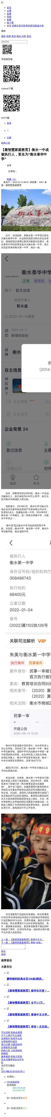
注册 (9, 137)
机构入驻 (5, 143)
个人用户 (7, 1035)
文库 (18, 25)
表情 (3, 954)
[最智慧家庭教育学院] (2, 2)
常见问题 (12, 1047)
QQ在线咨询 (13, 1082)
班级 (9, 16)
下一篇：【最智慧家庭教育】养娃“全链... (21, 942)
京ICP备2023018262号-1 (13, 1071)
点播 (9, 10)
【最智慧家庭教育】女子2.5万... (26, 1002)
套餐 (9, 19)
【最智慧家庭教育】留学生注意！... (28, 990)
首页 (9, 7)
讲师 (14, 25)
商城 (37, 25)
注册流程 (15, 1044)
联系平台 (15, 1038)
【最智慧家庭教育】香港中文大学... (28, 1014)
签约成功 (12, 1041)
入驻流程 (15, 1050)
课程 (3, 36)
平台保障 (17, 1035)
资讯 (32, 25)
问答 (23, 25)
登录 (9, 123)
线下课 (10, 22)
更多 (9, 25)
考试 (28, 25)
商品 (18, 36)
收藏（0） (12, 179)
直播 (9, 13)
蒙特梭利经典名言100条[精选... (25, 978)
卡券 (41, 25)
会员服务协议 (10, 1059)
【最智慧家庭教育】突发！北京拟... (28, 1026)
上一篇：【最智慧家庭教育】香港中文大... (22, 939)
